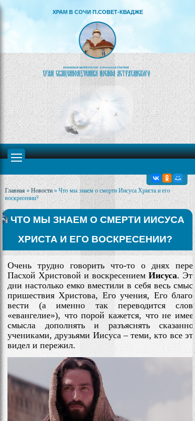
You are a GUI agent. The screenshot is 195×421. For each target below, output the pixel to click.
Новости (41, 190)
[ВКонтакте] (156, 178)
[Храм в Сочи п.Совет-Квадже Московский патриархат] (97, 48)
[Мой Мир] (178, 178)
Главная (15, 190)
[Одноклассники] (167, 178)
